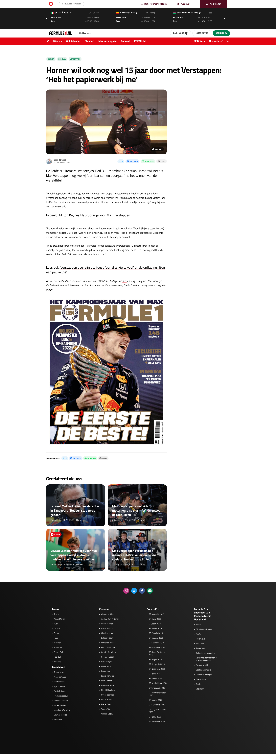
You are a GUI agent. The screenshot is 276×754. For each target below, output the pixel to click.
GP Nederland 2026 (157, 669)
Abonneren (221, 33)
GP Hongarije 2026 (157, 664)
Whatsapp (149, 161)
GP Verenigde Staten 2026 (157, 694)
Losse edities (201, 33)
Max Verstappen (107, 41)
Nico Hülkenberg (108, 690)
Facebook (134, 161)
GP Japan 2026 (155, 624)
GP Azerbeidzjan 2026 (158, 683)
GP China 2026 (155, 619)
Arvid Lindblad (107, 624)
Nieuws (57, 41)
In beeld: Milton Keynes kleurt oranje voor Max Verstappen (88, 215)
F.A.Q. (198, 634)
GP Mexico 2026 (155, 700)
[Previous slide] (47, 18)
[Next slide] (225, 18)
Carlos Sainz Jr (107, 628)
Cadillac (57, 628)
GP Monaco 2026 (156, 638)
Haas (56, 638)
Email (163, 161)
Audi (56, 624)
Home (198, 624)
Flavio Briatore (60, 691)
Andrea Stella (59, 681)
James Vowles (60, 705)
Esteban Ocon (107, 638)
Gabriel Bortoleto (108, 652)
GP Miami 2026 (155, 628)
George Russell (107, 657)
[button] (213, 4)
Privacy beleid (202, 665)
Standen (89, 41)
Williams (57, 661)
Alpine (56, 614)
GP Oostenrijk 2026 (157, 647)
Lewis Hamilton (107, 676)
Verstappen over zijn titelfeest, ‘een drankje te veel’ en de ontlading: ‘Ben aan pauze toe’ (105, 270)
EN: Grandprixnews (204, 629)
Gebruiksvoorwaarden (205, 653)
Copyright (200, 689)
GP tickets (199, 41)
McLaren (57, 642)
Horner (51, 59)
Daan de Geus (60, 159)
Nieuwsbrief (216, 41)
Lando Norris (106, 671)
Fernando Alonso (108, 642)
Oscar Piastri (106, 699)
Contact (199, 684)
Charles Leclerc (107, 633)
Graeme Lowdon (61, 700)
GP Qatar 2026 (155, 717)
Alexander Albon (108, 614)
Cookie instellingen (204, 674)
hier (124, 281)
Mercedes (58, 647)
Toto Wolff (58, 719)
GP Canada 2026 (156, 633)
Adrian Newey (60, 672)
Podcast (125, 41)
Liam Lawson (106, 680)
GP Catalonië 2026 (156, 642)
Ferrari (57, 633)
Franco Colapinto (108, 647)
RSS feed (200, 643)
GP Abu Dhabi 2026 (157, 721)
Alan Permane (60, 677)
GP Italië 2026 (155, 674)
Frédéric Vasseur (61, 696)
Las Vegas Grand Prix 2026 (157, 710)
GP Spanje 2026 (155, 678)
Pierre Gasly (106, 704)
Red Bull (62, 59)
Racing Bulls (59, 652)
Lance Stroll (106, 666)
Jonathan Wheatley (62, 710)
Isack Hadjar (106, 661)
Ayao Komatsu (60, 686)
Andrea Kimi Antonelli (110, 619)
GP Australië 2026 (156, 614)
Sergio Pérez (106, 709)
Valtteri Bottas (107, 714)
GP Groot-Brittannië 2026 (157, 653)
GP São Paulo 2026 (157, 705)
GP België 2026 (155, 659)
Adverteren (200, 648)
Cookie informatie (203, 670)
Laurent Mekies (60, 715)
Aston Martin (59, 619)
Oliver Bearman (107, 695)
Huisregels (200, 639)
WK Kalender (73, 41)
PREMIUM (140, 41)
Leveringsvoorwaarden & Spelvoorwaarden (206, 659)
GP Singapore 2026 (157, 688)
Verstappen (75, 59)
